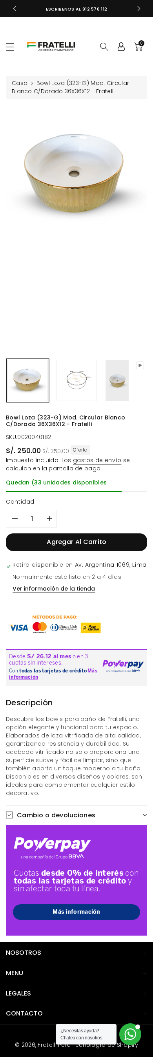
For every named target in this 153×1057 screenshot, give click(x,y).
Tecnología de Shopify (105, 1045)
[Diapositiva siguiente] (139, 8)
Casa (19, 83)
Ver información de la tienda (54, 589)
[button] (14, 47)
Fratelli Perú (54, 1045)
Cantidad (20, 502)
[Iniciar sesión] (121, 46)
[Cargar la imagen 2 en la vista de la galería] (77, 380)
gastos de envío (97, 460)
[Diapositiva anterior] (14, 8)
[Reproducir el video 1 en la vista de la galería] (117, 380)
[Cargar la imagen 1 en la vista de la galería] (28, 380)
